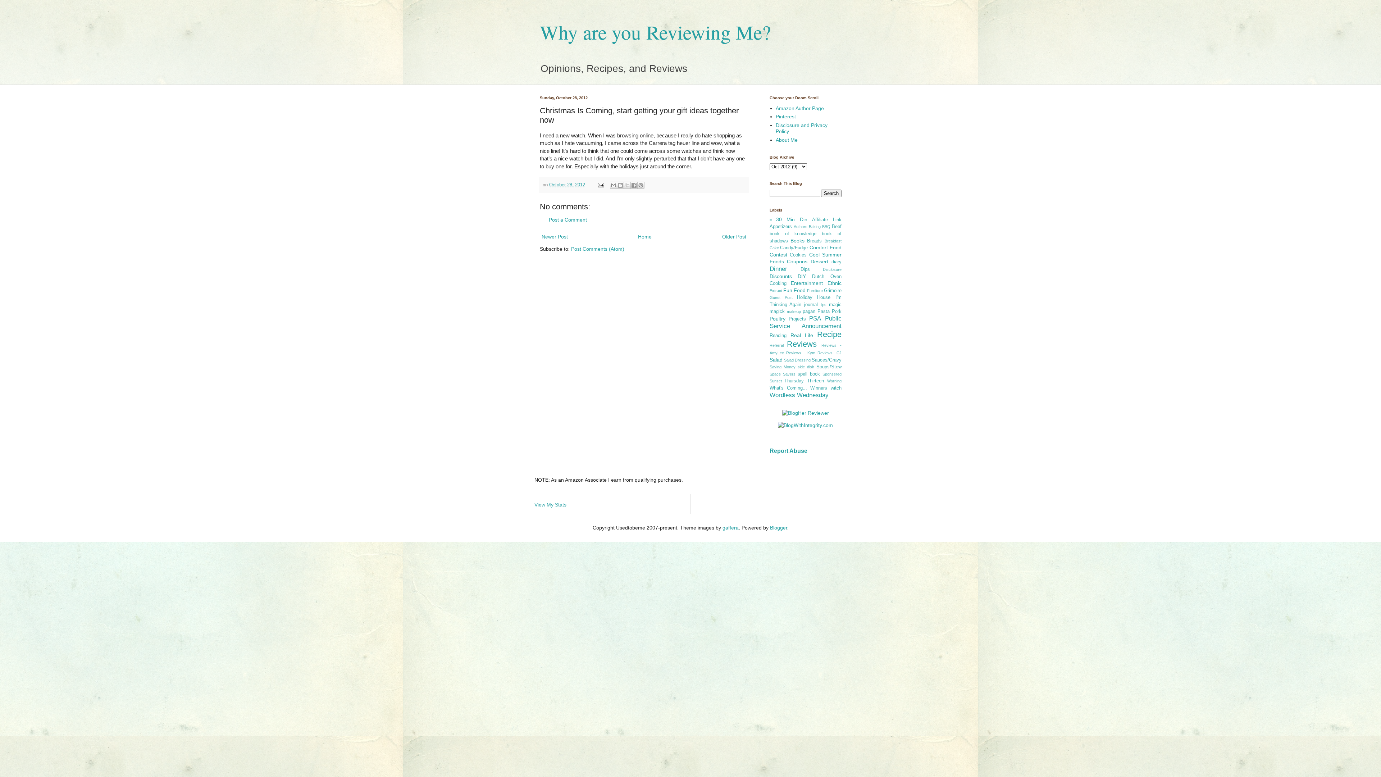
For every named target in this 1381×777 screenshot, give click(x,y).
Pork (837, 311)
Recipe (829, 334)
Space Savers (783, 374)
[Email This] (613, 185)
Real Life (801, 335)
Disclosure (832, 269)
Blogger (778, 528)
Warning (834, 381)
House (823, 297)
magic (835, 304)
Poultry (777, 319)
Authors (800, 226)
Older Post (734, 237)
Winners (818, 388)
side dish (806, 367)
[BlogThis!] (620, 185)
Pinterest (786, 116)
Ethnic (835, 283)
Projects (797, 319)
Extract (776, 290)
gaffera (731, 528)
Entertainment (807, 283)
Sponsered (832, 374)
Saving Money (783, 367)
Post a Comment (568, 220)
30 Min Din (791, 219)
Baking (815, 226)
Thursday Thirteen (804, 380)
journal (811, 304)
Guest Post (781, 297)
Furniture (815, 290)
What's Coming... (788, 388)
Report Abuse (788, 450)
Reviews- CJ (829, 353)
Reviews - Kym (800, 353)
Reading (778, 335)
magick (777, 311)
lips (823, 305)
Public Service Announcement (806, 322)
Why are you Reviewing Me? (655, 32)
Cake (774, 248)
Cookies (798, 255)
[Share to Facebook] (634, 185)
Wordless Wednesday (799, 395)
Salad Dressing (797, 360)
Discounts (781, 276)
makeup (794, 311)
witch (836, 388)
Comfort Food (826, 247)
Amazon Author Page (800, 108)
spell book (809, 374)
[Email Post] (601, 184)
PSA (815, 318)
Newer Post (555, 237)
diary (836, 261)
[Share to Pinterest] (640, 185)
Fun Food (794, 290)
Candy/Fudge (794, 247)
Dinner (778, 268)
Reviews (802, 344)
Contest (778, 255)
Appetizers (781, 226)
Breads (814, 241)
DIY (802, 276)
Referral (777, 345)
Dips (805, 269)
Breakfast (833, 241)
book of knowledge (793, 233)
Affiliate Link (826, 219)
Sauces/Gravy (827, 360)
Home (645, 237)
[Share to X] (627, 185)
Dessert (819, 261)
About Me (787, 140)
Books (797, 241)
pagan (809, 311)
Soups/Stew (829, 366)
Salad (776, 360)
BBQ (826, 226)
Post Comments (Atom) (597, 249)
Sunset (776, 381)
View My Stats (550, 505)
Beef (837, 226)
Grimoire (833, 290)
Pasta (823, 311)
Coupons (797, 261)
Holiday (804, 297)
